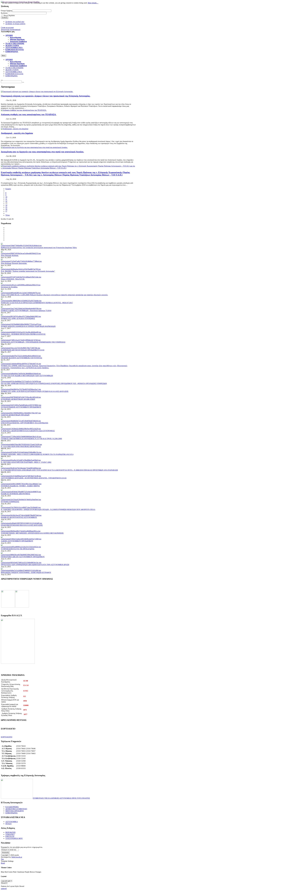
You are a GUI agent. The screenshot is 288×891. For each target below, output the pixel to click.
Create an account (7, 27)
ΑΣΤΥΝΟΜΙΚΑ (11, 822)
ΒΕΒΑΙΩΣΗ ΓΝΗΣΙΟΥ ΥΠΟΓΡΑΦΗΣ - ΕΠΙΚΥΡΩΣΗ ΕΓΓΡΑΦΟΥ (26, 572)
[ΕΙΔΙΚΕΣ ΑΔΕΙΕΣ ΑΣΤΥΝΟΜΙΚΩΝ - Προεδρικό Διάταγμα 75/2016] (21, 308)
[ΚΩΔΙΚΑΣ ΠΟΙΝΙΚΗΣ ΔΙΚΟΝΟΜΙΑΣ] (21, 492)
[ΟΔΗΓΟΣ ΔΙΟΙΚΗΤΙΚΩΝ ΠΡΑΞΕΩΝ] (21, 413)
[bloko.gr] (22, 607)
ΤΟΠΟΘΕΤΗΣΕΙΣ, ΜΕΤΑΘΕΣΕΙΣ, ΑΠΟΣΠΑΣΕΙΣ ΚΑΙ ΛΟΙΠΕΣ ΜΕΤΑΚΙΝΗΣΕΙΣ (32, 533)
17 (6, 211)
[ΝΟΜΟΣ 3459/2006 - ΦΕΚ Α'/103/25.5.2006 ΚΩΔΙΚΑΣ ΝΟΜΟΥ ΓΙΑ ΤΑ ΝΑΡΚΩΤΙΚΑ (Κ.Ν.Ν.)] (21, 452)
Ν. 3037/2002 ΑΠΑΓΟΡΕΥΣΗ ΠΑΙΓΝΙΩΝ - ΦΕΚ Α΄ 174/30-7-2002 (26, 462)
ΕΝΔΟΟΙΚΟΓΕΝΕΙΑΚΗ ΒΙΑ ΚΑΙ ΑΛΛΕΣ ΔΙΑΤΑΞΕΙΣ (22, 525)
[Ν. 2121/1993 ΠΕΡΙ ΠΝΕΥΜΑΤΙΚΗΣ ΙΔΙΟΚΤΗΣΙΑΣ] (21, 444)
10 (6, 197)
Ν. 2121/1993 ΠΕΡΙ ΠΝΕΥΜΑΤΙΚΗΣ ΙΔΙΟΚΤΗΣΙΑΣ (21, 446)
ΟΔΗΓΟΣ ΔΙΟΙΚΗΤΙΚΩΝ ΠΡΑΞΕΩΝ (15, 415)
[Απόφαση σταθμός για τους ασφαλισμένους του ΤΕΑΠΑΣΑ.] (24, 110)
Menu (3, 55)
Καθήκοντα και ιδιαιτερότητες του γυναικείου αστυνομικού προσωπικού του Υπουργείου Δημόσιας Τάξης (39, 248)
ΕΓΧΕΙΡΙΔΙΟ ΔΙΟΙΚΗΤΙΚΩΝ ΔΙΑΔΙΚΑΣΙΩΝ (18, 399)
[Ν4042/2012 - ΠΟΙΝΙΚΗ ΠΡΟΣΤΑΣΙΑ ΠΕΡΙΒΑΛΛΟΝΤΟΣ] (21, 332)
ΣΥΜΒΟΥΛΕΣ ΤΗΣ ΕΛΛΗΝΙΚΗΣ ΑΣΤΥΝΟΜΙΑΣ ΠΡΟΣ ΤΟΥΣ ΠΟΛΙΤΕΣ (61, 798)
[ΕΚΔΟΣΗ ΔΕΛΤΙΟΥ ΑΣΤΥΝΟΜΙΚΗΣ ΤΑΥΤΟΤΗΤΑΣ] (21, 356)
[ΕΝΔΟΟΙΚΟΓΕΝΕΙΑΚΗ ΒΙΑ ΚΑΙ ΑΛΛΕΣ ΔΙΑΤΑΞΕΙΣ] (21, 523)
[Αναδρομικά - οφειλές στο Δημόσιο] (14, 129)
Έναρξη (8, 189)
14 (6, 205)
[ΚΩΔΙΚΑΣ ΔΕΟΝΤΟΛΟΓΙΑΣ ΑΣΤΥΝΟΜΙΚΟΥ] (21, 515)
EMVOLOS (9, 836)
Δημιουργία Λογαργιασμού (10, 29)
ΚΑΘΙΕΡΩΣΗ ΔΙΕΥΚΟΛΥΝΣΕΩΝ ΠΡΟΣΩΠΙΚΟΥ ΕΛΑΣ (22, 350)
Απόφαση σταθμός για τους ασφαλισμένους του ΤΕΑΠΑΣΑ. (28, 114)
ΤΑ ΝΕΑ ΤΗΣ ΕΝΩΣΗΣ (14, 68)
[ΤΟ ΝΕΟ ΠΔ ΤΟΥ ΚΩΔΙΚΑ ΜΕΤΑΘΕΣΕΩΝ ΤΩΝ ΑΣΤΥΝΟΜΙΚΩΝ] (21, 374)
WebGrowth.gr (16, 857)
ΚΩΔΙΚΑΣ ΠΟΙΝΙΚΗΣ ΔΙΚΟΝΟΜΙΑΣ (15, 494)
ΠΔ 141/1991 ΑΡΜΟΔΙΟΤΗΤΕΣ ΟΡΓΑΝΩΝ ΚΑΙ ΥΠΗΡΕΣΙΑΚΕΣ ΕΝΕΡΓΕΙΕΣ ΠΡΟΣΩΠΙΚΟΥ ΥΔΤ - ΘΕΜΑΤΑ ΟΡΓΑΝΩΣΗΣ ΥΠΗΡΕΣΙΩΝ (54, 383)
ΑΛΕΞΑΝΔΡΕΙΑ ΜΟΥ (14, 838)
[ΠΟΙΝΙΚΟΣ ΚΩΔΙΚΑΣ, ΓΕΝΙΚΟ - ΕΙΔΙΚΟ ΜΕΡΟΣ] (21, 484)
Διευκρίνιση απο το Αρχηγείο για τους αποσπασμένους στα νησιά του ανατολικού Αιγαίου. (42, 152)
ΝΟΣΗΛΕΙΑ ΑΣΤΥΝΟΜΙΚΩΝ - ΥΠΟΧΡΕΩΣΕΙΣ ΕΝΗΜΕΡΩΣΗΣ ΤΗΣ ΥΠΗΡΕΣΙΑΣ (33, 342)
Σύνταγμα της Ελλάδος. (9, 287)
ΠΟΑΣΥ (8, 824)
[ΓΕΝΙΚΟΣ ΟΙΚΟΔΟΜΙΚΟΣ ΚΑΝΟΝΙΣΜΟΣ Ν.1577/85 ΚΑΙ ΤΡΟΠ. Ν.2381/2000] (21, 437)
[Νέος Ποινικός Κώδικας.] (21, 253)
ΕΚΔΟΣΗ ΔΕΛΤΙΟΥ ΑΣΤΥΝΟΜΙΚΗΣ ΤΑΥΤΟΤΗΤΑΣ (21, 358)
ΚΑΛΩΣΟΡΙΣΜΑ (12, 807)
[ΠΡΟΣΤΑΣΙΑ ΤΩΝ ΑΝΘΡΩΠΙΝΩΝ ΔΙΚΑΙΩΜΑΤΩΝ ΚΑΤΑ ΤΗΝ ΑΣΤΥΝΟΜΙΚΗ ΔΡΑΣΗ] (21, 563)
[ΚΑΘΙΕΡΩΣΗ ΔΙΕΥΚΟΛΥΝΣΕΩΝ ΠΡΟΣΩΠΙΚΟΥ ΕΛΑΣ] (20, 348)
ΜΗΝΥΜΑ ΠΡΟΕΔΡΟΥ (14, 811)
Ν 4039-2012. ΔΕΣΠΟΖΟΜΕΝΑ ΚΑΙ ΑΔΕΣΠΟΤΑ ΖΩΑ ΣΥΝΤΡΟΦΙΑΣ (28, 431)
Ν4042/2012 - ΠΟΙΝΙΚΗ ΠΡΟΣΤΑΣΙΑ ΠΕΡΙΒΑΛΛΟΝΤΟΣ (23, 334)
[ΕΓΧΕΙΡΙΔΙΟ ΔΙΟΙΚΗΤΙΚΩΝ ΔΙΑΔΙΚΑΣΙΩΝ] (21, 397)
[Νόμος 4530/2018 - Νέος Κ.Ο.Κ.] (21, 277)
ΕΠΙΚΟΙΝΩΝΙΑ (11, 76)
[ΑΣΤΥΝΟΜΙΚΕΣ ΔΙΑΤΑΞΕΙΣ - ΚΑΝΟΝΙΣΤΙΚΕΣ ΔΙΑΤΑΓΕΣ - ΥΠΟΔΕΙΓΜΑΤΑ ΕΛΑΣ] (21, 476)
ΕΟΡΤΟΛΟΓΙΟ (6, 737)
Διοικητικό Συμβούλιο (18, 66)
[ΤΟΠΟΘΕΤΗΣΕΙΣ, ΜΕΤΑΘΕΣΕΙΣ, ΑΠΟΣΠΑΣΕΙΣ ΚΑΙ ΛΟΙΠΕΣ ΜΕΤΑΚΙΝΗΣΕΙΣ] (20, 531)
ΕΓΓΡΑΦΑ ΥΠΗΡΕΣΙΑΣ (10, 502)
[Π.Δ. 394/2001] (21, 269)
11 (6, 199)
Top (2, 859)
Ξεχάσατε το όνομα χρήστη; (15, 24)
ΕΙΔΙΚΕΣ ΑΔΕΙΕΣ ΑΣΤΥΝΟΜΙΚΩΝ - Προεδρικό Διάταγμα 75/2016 (26, 311)
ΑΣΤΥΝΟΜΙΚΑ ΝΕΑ (13, 72)
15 (6, 207)
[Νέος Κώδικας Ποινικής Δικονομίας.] (21, 261)
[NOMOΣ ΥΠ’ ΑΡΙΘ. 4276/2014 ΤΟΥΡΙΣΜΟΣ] (21, 316)
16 (6, 209)
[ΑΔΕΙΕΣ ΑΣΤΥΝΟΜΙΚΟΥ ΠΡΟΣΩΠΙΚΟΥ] (21, 539)
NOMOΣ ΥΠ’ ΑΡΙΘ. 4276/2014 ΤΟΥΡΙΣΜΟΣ (18, 318)
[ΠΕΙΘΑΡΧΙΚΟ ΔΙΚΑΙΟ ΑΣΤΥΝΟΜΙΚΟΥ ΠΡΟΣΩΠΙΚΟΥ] (21, 555)
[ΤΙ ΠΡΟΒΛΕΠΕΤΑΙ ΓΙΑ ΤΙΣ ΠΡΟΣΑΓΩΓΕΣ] (21, 547)
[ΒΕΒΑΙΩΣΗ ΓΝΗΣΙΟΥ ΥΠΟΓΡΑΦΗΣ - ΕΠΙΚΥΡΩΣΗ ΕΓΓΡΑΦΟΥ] (21, 570)
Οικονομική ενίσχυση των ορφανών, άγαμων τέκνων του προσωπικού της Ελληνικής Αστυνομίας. (45, 96)
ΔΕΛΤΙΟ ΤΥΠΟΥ (12, 70)
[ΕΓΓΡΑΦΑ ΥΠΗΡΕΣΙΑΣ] (21, 500)
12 (6, 201)
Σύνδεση (4, 18)
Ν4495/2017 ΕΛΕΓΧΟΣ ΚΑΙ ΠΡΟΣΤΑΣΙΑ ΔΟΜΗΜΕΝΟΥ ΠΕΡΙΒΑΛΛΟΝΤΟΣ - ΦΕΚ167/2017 (37, 303)
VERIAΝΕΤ (10, 834)
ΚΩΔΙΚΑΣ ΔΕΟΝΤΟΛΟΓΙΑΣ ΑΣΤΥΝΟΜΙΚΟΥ (19, 517)
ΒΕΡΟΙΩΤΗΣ (10, 832)
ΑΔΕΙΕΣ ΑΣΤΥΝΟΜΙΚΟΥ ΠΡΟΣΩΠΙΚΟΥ (17, 541)
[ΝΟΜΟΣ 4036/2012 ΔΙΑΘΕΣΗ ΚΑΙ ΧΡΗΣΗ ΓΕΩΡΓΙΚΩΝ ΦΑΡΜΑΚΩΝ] (21, 324)
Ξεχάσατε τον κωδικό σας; (14, 22)
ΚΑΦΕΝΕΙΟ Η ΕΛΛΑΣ (14, 74)
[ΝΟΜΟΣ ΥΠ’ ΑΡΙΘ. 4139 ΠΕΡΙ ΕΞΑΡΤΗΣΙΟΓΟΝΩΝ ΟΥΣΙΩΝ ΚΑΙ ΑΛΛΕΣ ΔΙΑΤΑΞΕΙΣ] (21, 389)
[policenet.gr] (8, 607)
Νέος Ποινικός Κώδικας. (10, 255)
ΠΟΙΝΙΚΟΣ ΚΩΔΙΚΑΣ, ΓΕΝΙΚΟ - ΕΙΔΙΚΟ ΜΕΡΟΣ (20, 486)
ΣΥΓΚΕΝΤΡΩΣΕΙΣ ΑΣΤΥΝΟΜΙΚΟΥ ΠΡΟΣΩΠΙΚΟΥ (21, 407)
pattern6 (4, 889)
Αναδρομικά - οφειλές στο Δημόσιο (17, 133)
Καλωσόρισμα (15, 62)
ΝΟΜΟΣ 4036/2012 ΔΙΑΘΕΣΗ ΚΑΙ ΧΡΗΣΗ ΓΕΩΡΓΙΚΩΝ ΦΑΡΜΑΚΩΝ (28, 326)
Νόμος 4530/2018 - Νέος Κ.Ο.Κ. (13, 279)
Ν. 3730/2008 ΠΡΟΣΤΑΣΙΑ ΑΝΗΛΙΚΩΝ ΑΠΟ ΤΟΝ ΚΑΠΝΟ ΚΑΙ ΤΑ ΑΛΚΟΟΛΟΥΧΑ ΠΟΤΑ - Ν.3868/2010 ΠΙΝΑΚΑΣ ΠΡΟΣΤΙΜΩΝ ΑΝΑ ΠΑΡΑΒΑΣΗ (59, 470)
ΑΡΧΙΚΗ (9, 60)
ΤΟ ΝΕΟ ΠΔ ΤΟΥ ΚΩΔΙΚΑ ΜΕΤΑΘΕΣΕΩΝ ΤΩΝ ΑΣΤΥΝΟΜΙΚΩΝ (27, 376)
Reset (3, 863)
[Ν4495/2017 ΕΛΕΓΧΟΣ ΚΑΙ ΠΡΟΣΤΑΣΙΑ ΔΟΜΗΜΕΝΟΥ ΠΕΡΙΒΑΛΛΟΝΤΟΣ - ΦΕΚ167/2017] (21, 301)
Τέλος (7, 215)
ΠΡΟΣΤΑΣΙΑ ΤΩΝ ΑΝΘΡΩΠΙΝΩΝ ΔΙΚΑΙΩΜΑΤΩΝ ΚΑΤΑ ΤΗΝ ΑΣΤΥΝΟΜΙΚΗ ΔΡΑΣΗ (35, 565)
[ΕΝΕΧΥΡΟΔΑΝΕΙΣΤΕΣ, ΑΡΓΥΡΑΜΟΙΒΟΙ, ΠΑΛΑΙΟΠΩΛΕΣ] (21, 421)
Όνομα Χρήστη (6, 11)
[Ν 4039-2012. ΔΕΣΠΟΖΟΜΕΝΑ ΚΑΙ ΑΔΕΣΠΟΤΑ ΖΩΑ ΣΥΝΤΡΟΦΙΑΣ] (21, 429)
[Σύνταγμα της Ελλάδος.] (20, 285)
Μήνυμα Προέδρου (17, 64)
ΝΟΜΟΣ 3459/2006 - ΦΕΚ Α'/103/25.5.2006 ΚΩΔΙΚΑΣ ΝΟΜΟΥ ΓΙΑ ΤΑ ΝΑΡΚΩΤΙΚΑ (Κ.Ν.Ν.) (37, 454)
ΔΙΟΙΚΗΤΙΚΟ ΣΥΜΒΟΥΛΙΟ (16, 809)
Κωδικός (4, 13)
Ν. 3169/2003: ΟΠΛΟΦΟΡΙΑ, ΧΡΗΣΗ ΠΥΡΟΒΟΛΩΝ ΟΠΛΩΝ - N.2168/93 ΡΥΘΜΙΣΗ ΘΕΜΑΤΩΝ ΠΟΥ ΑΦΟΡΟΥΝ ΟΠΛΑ (48, 509)
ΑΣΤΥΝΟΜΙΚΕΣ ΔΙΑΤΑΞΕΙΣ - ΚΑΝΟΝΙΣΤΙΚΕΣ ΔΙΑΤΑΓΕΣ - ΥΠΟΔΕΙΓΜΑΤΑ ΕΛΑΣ (33, 478)
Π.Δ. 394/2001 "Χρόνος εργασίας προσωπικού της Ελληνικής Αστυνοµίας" (28, 271)
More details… (93, 3)
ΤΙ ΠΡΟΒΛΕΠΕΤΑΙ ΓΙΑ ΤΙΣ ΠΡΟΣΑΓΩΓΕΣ (17, 549)
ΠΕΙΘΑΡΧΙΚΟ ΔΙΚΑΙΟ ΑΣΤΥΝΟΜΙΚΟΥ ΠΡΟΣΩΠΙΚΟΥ (23, 557)
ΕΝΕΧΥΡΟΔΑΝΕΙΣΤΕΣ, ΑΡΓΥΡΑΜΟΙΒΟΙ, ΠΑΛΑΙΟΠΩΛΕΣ (24, 423)
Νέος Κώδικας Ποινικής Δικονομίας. (14, 263)
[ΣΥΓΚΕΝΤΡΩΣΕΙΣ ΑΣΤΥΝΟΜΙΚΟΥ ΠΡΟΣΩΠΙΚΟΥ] (21, 405)
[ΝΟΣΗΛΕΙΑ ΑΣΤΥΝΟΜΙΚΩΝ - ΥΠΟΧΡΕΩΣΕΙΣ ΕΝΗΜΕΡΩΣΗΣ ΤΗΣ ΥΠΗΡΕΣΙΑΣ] (20, 340)
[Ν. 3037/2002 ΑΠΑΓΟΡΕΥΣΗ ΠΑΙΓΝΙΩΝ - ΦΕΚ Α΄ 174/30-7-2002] (21, 460)
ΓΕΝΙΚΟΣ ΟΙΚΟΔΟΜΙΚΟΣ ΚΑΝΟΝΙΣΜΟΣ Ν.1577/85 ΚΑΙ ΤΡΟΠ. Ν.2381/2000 (31, 439)
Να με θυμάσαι (9, 15)
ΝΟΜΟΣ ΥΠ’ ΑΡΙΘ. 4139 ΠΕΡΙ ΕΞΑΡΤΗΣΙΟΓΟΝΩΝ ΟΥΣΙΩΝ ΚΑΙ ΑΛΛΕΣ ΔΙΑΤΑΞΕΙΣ (34, 391)
